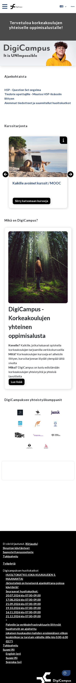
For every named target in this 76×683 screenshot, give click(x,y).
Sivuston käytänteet (16, 548)
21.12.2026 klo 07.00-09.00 (23, 616)
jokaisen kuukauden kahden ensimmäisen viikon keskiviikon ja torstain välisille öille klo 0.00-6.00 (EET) (37, 637)
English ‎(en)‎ (13, 653)
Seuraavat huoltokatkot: (22, 591)
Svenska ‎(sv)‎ (14, 662)
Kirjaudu (73, 6)
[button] (63, 6)
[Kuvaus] (63, 140)
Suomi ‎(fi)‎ (9, 649)
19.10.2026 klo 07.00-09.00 (23, 608)
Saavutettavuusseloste (18, 552)
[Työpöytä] (16, 6)
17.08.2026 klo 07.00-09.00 (23, 599)
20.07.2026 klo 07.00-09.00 (23, 595)
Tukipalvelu (10, 556)
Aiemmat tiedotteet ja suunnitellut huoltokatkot (37, 103)
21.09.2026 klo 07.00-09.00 (23, 604)
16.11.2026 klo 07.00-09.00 (23, 612)
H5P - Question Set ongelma (22, 89)
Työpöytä (9, 563)
